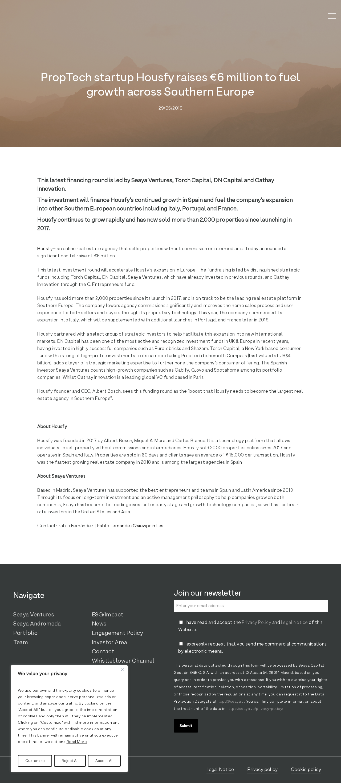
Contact (103, 652)
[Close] (122, 669)
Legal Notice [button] (220, 769)
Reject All (70, 761)
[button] (332, 16)
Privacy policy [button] (262, 769)
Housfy (45, 249)
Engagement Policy (117, 633)
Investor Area (109, 643)
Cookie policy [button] (306, 769)
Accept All (104, 761)
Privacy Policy (256, 622)
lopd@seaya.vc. (232, 701)
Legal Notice (294, 622)
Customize (35, 761)
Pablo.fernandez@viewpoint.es (130, 526)
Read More (77, 742)
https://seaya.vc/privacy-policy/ (254, 709)
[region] (69, 718)
